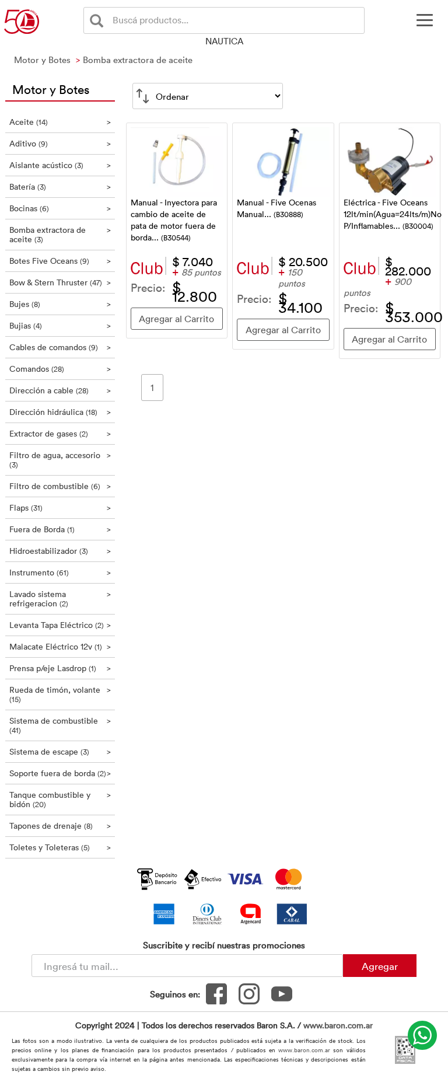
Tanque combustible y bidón (60, 799)
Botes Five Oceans (60, 260)
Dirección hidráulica (60, 411)
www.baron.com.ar (338, 1025)
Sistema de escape (60, 751)
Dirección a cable (60, 390)
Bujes (60, 303)
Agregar (380, 965)
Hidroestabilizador (60, 550)
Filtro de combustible (60, 485)
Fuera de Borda (60, 529)
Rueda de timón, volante (60, 694)
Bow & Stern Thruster (60, 282)
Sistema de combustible (60, 725)
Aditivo (60, 143)
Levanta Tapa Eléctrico (60, 624)
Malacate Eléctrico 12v (60, 646)
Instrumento (60, 572)
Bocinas (60, 208)
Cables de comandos (60, 346)
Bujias (60, 325)
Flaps (60, 507)
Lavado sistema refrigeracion (60, 598)
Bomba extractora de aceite (60, 234)
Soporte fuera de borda (60, 773)
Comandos (60, 368)
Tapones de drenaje (60, 825)
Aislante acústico (60, 164)
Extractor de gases (60, 433)
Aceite (60, 121)
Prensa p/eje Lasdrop (60, 667)
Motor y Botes (50, 89)
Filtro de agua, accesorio (60, 459)
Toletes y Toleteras (60, 847)
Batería (60, 186)
